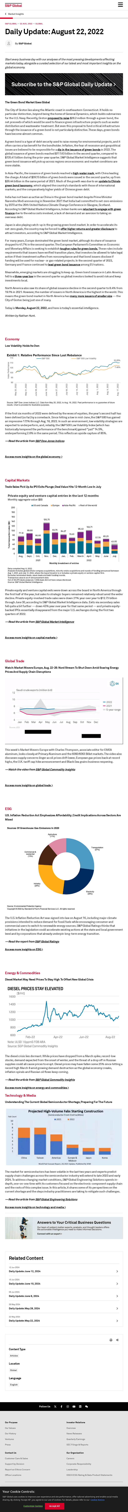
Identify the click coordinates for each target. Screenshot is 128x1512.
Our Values (10, 1428)
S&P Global (25, 43)
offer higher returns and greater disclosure (87, 229)
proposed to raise (58, 118)
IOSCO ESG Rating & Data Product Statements (89, 1475)
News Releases (74, 1433)
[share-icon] (117, 1340)
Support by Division (14, 1464)
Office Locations (13, 1475)
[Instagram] (67, 1406)
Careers (70, 1458)
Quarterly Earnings (75, 1439)
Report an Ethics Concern (17, 1469)
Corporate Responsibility (78, 1464)
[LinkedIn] (80, 1406)
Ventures (9, 1439)
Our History (10, 1433)
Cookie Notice (97, 1499)
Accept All (54, 1506)
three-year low (24, 276)
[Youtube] (73, 1406)
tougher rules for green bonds (78, 248)
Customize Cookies (33, 1506)
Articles (14, 1355)
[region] (64, 1499)
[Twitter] (55, 1406)
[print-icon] (111, 1340)
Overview (71, 1428)
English (14, 1384)
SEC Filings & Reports (77, 1444)
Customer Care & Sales (16, 1458)
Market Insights (16, 14)
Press (8, 1444)
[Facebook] (61, 1406)
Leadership (72, 1469)
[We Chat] (86, 1406)
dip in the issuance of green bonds (78, 149)
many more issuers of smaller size (91, 296)
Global (13, 1370)
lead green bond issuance (64, 264)
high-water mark (83, 173)
